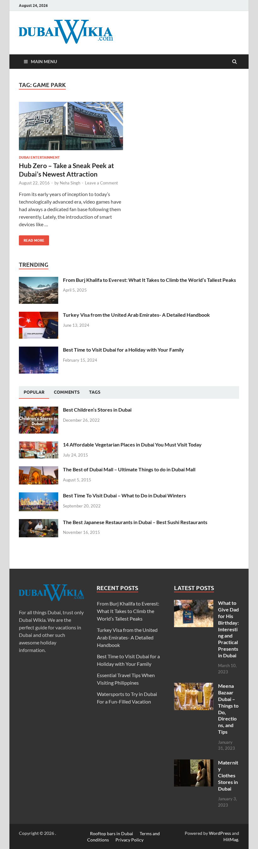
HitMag (230, 839)
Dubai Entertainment (39, 157)
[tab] (34, 392)
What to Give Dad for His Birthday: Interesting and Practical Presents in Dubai (228, 629)
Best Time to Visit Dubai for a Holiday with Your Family (123, 350)
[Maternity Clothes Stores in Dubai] (193, 763)
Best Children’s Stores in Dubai (97, 410)
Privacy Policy (129, 839)
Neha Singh (70, 182)
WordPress (220, 833)
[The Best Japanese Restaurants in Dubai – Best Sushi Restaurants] (38, 523)
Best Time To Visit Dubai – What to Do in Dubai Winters (124, 495)
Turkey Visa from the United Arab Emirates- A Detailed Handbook (136, 315)
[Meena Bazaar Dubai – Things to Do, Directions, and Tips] (193, 686)
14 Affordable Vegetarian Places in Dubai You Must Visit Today (132, 444)
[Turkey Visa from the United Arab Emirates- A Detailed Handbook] (38, 315)
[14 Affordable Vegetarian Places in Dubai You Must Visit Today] (38, 445)
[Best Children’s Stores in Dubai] (38, 410)
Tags (94, 392)
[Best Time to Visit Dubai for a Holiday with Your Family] (38, 350)
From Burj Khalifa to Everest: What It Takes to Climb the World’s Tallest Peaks (149, 280)
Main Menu (44, 61)
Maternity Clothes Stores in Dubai (228, 775)
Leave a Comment (101, 182)
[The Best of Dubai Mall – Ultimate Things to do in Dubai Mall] (38, 470)
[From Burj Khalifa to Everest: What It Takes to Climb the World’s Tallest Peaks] (38, 280)
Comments (67, 392)
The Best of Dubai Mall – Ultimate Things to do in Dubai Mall (129, 469)
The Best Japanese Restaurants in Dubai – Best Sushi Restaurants (135, 522)
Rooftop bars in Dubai (111, 833)
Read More (31, 239)
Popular (34, 392)
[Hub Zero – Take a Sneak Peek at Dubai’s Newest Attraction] (71, 128)
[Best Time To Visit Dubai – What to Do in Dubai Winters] (38, 496)
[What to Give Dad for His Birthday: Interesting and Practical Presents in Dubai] (193, 603)
